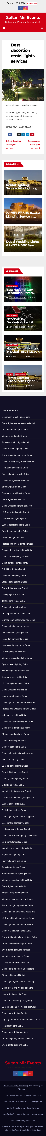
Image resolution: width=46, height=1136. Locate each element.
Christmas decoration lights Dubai (17, 721)
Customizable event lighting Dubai (18, 797)
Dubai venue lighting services (16, 556)
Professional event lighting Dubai (17, 544)
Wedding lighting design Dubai (16, 791)
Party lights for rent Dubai (13, 867)
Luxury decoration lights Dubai (16, 525)
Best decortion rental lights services (34, 144)
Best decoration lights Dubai (15, 531)
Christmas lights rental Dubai (15, 480)
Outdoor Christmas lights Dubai (16, 931)
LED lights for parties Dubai (15, 842)
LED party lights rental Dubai (15, 512)
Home (6, 1095)
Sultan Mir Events (23, 17)
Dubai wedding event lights (14, 690)
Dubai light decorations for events (17, 924)
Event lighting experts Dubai (15, 1045)
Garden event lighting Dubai (15, 518)
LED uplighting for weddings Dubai (18, 918)
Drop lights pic (36, 1102)
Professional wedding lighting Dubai (19, 709)
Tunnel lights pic (33, 1108)
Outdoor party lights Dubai (14, 747)
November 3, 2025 (17, 298)
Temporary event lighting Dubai (16, 874)
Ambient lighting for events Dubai (17, 1038)
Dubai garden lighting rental (15, 778)
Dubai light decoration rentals (15, 626)
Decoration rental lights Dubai (16, 417)
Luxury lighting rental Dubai (15, 994)
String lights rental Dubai (13, 975)
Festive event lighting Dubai (15, 633)
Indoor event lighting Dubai (14, 715)
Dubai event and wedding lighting (17, 988)
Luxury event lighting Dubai (14, 696)
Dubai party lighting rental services (18, 461)
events (9, 374)
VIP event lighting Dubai (13, 759)
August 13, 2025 (16, 386)
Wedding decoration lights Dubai (17, 658)
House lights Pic (16, 1095)
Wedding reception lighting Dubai (17, 880)
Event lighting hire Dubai (13, 499)
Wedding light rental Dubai (14, 436)
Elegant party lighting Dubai (15, 893)
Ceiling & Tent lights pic (33, 1095)
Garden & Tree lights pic (16, 1108)
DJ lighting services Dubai (14, 810)
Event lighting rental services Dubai (18, 423)
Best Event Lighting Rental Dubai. (23, 1121)
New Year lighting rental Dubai (16, 645)
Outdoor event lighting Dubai (15, 449)
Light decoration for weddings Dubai (19, 620)
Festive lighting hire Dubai (14, 861)
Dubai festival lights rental (14, 740)
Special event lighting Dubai (15, 664)
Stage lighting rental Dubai (14, 582)
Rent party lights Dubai (12, 1026)
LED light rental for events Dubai (17, 614)
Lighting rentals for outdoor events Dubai (21, 1019)
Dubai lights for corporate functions (18, 969)
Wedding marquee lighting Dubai (17, 899)
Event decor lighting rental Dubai (17, 455)
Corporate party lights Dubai (15, 677)
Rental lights (12, 286)
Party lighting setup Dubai (14, 652)
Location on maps (37, 1114)
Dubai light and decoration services (18, 702)
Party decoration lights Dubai (15, 442)
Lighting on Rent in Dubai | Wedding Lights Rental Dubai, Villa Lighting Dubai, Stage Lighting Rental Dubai (23, 1128)
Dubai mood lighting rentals (14, 1032)
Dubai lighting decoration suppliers (18, 816)
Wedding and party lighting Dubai (17, 848)
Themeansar (22, 1089)
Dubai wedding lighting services (17, 506)
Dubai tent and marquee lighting (17, 1000)
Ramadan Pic (9, 1102)
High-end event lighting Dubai (16, 829)
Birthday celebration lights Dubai (17, 943)
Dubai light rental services (14, 607)
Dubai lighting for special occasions (18, 912)
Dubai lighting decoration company (18, 981)
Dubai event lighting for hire (15, 1013)
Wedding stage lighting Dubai (16, 956)
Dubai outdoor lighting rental (15, 563)
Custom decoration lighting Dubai (17, 550)
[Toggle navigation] (42, 28)
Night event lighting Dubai (14, 855)
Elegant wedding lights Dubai (15, 734)
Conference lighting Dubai (14, 575)
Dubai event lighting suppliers (16, 728)
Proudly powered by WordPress (15, 1086)
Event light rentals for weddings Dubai (19, 937)
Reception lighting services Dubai (17, 905)
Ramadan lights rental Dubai (15, 639)
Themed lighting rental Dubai (15, 671)
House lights (12, 345)
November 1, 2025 (17, 327)
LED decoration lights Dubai (15, 430)
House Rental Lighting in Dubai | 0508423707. (22, 350)
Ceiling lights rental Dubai (14, 595)
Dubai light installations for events (17, 753)
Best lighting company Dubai (15, 823)
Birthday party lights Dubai (14, 487)
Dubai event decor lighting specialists (19, 836)
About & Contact (23, 1114)
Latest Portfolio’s (8, 1114)
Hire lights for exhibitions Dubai (16, 962)
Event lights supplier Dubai (14, 886)
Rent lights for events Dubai (15, 772)
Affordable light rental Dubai (15, 537)
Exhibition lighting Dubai (13, 569)
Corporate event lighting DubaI (16, 493)
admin (32, 298)
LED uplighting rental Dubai (15, 766)
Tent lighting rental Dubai (13, 601)
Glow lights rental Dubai (13, 785)
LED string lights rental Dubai (15, 683)
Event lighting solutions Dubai (16, 950)
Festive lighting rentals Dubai (15, 474)
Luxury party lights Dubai (13, 804)
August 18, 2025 (16, 356)
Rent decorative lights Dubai (15, 468)
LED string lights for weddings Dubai (19, 1007)
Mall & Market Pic (22, 1102)
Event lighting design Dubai (15, 588)
